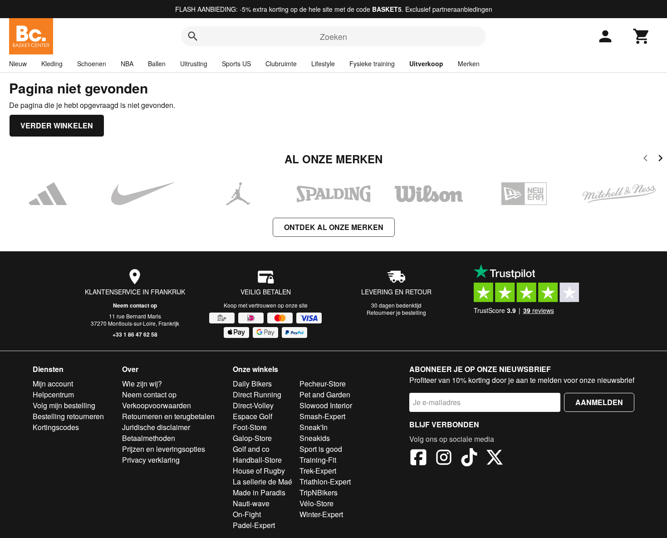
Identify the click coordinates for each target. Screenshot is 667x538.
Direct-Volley (253, 405)
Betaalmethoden (148, 438)
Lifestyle (323, 63)
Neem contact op (135, 305)
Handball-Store (257, 460)
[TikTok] (469, 458)
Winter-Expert (321, 514)
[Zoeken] (192, 36)
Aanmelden (599, 402)
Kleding (52, 63)
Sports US (236, 63)
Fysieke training (372, 63)
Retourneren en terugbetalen (168, 416)
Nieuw (18, 63)
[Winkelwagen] (642, 36)
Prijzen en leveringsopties (163, 449)
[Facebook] (418, 458)
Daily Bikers (252, 383)
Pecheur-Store (322, 383)
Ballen (157, 63)
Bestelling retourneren (68, 416)
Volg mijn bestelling (64, 405)
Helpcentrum (53, 394)
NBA (127, 63)
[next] (660, 159)
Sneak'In (313, 427)
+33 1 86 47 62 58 (135, 334)
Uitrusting (193, 63)
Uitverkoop (426, 63)
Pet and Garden (324, 394)
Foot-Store (250, 427)
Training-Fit (317, 460)
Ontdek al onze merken (333, 227)
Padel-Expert (254, 525)
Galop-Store (252, 438)
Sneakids (314, 438)
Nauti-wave (251, 503)
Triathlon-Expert (325, 481)
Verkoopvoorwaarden (156, 405)
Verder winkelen (56, 125)
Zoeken (333, 36)
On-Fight (247, 514)
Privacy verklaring (151, 460)
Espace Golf (252, 416)
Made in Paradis (259, 492)
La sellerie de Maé (262, 481)
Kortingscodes (56, 427)
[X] (495, 458)
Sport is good (320, 449)
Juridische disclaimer (156, 427)
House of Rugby (259, 470)
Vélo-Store (316, 503)
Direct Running (257, 394)
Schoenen (91, 63)
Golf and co (251, 449)
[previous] (645, 159)
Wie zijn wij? (142, 383)
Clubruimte (281, 63)
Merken (469, 63)
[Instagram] (444, 458)
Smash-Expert (322, 416)
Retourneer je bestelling (396, 312)
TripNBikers (318, 492)
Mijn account (53, 383)
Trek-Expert (317, 470)
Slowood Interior (325, 405)
